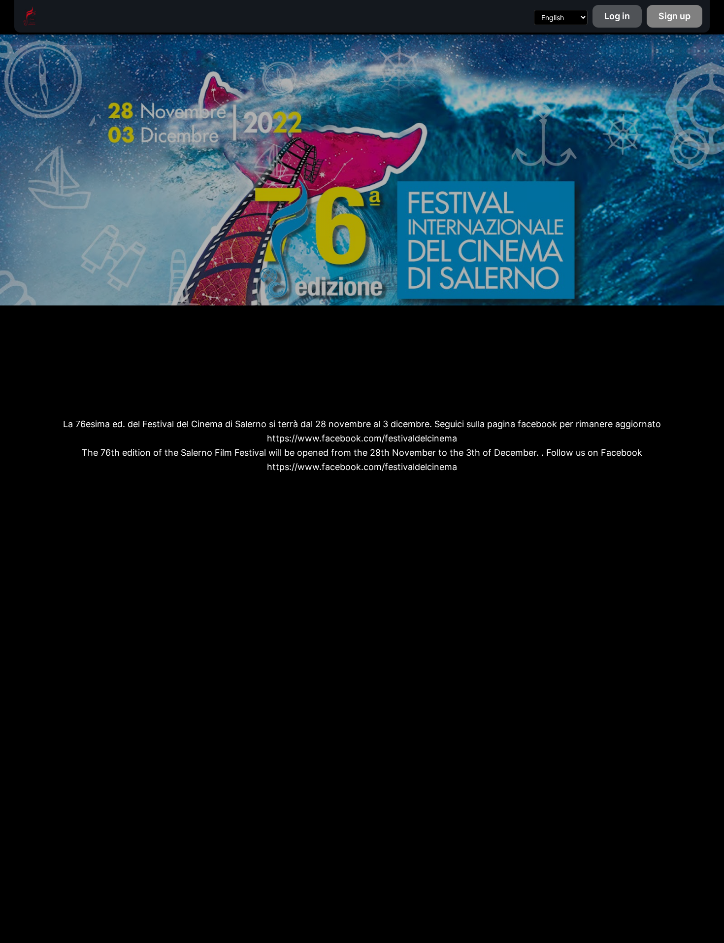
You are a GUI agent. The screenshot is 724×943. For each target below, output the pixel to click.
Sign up (674, 16)
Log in (617, 16)
